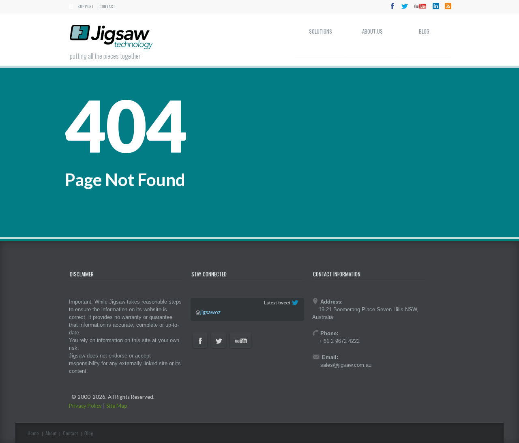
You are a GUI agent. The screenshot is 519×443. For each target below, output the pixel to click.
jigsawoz (210, 312)
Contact (107, 6)
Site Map (116, 405)
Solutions (320, 31)
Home (33, 433)
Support (85, 6)
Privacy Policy (85, 405)
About (50, 433)
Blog (424, 31)
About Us (372, 31)
